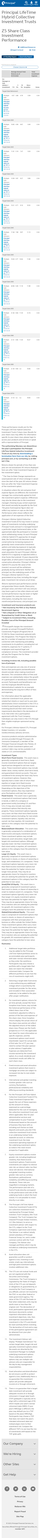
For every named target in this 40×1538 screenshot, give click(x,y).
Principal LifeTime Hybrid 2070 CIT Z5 (6, 408)
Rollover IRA (20, 1506)
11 (4, 115)
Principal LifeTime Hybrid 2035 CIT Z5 (6, 215)
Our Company (13, 1444)
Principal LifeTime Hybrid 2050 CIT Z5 (6, 296)
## (4, 111)
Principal (9, 3)
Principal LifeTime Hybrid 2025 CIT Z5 (6, 161)
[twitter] (16, 1489)
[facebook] (7, 1489)
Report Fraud (20, 1511)
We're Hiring (12, 1454)
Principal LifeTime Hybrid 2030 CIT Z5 (6, 188)
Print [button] (32, 50)
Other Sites (11, 1464)
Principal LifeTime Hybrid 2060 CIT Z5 (6, 350)
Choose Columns (19, 67)
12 (6, 115)
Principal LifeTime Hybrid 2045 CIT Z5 (6, 269)
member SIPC (20, 1529)
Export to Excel (17, 50)
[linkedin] (24, 1489)
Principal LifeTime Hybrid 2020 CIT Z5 (6, 135)
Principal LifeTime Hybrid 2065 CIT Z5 (6, 379)
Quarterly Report (26, 57)
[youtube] (33, 1489)
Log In (31, 5)
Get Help (9, 1474)
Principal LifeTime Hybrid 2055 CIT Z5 (6, 323)
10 (8, 113)
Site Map (20, 1516)
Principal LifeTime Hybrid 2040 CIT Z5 (6, 242)
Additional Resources (26, 47)
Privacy (20, 1501)
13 (7, 115)
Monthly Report (10, 57)
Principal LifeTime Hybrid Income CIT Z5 (6, 106)
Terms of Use (20, 1496)
